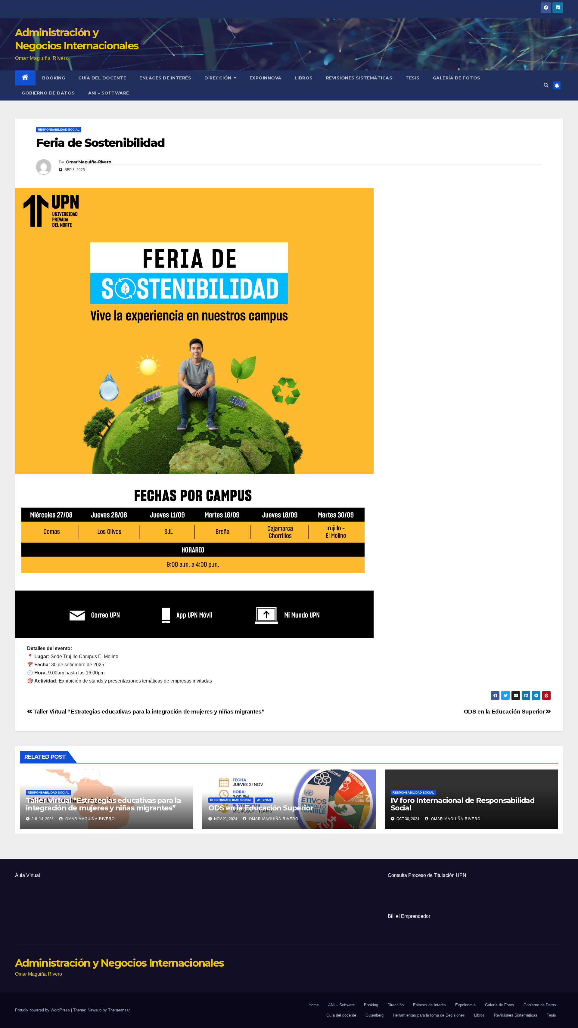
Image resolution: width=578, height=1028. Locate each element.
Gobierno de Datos (48, 93)
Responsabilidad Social (58, 129)
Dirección (218, 78)
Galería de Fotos (456, 78)
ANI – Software (108, 93)
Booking (53, 78)
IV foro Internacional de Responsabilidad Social (463, 804)
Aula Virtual (27, 875)
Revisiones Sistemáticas (359, 78)
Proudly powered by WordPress (43, 1010)
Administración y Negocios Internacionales (119, 963)
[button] (546, 85)
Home (314, 1005)
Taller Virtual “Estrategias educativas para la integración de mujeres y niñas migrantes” (148, 711)
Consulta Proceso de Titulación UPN (427, 875)
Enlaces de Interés (165, 78)
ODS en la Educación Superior (505, 711)
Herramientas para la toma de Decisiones (429, 1015)
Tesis (413, 78)
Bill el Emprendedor (409, 916)
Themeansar (118, 1010)
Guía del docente (102, 78)
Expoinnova (265, 78)
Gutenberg (374, 1015)
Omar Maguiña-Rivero (88, 162)
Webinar (264, 800)
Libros (304, 78)
